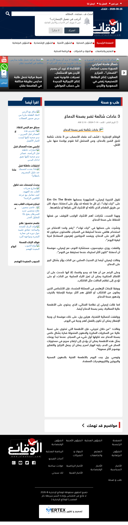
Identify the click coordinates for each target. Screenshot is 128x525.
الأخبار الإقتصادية (96, 468)
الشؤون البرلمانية (20, 43)
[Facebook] (34, 463)
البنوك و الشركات (82, 51)
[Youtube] (20, 463)
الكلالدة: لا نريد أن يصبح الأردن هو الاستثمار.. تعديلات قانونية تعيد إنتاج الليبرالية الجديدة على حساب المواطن (65, 76)
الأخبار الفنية (76, 473)
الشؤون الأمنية (64, 43)
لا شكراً (55, 30)
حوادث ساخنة (55, 466)
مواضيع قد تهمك (102, 425)
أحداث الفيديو (56, 459)
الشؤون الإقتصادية (43, 43)
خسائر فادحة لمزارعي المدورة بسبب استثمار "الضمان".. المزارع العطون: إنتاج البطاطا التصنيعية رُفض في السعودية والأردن (104, 74)
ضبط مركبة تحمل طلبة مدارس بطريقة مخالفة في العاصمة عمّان (28, 81)
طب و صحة (110, 101)
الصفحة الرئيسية (105, 43)
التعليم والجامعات (104, 51)
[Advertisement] (83, 170)
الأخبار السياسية (116, 468)
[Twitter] (27, 463)
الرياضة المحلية (61, 51)
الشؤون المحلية (84, 43)
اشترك (71, 30)
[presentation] (3, 73)
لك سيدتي (57, 473)
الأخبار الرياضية (74, 466)
